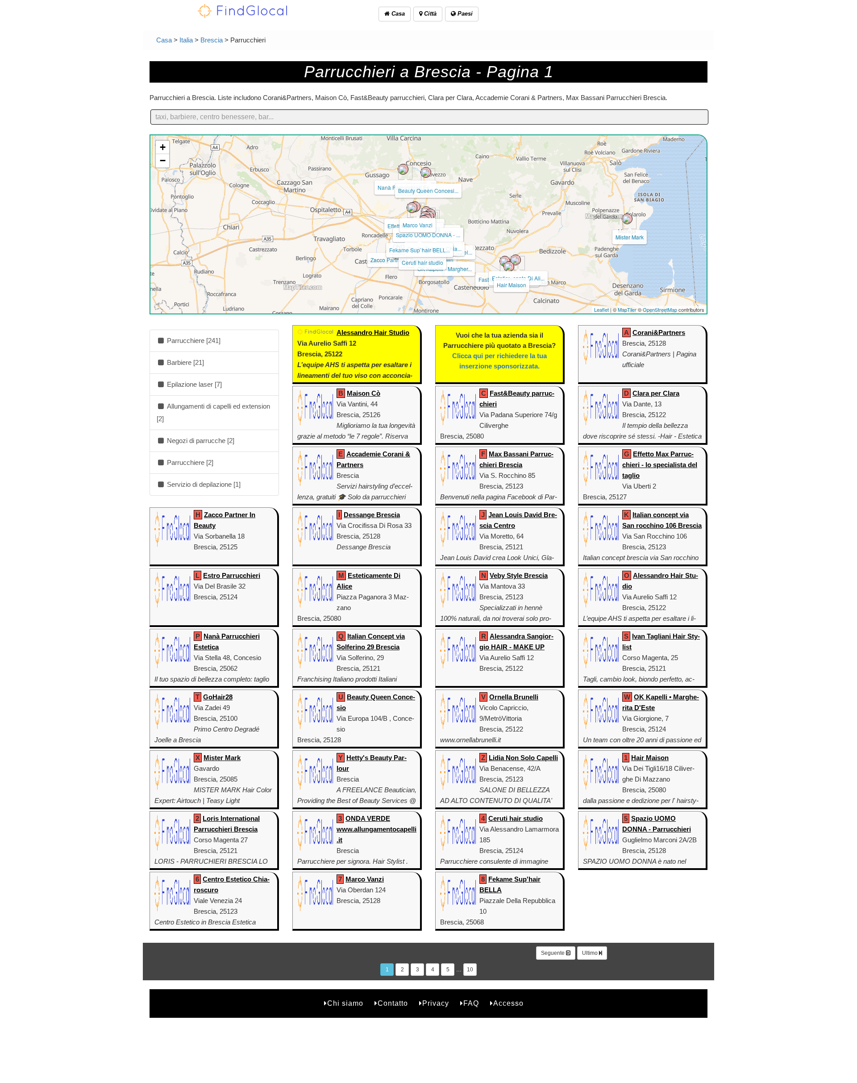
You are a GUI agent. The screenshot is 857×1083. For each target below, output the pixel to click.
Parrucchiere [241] (192, 340)
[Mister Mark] (627, 218)
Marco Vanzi (418, 225)
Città (429, 13)
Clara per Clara (655, 393)
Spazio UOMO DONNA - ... (428, 234)
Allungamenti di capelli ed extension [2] (213, 412)
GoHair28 (218, 697)
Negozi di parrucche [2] (199, 440)
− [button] (163, 160)
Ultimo (590, 953)
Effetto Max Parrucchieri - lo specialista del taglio (659, 464)
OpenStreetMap (660, 309)
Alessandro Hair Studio (373, 332)
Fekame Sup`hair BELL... (419, 250)
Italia (186, 40)
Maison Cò (363, 393)
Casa (397, 13)
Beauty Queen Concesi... (428, 190)
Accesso (508, 1003)
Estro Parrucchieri (231, 575)
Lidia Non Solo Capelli (523, 757)
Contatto (393, 1003)
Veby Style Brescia (519, 575)
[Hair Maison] (508, 266)
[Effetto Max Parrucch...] (412, 207)
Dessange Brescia (372, 515)
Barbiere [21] (184, 362)
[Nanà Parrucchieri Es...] (403, 169)
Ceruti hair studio (422, 262)
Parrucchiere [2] (189, 462)
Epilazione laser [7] (193, 384)
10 (470, 969)
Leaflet (601, 309)
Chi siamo (345, 1003)
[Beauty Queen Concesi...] (425, 172)
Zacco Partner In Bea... (397, 259)
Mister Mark (630, 237)
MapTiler (627, 309)
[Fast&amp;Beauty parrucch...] (504, 261)
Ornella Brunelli (513, 697)
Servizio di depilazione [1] (203, 484)
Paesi (464, 13)
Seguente (553, 953)
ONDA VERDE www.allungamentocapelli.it (376, 829)
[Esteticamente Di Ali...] (515, 260)
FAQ (471, 1003)
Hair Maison (511, 285)
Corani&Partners (658, 332)
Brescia (211, 40)
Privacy (435, 1003)
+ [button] (163, 147)
